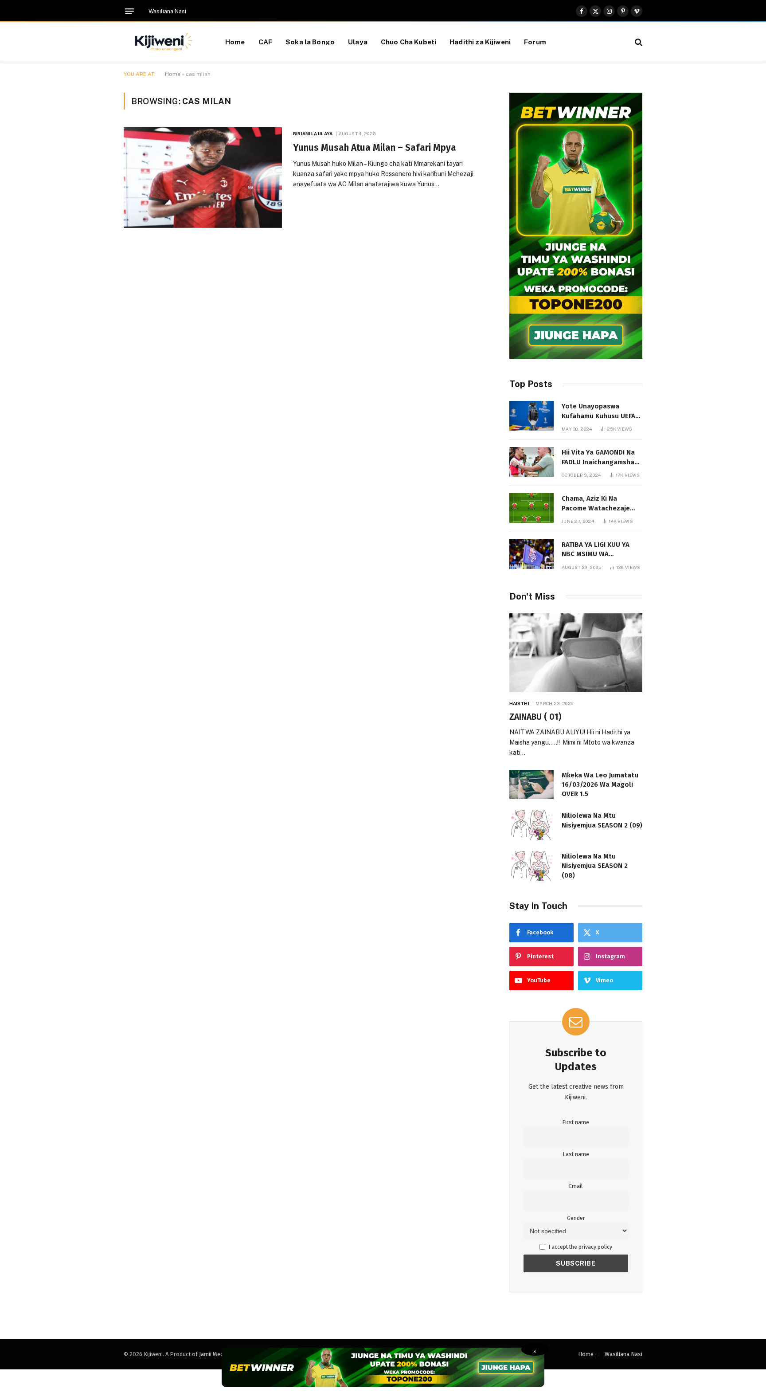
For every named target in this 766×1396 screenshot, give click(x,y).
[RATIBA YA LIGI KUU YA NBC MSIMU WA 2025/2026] (531, 554)
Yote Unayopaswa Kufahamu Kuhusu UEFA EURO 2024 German (598, 411)
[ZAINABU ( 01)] (575, 653)
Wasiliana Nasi (167, 11)
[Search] (637, 42)
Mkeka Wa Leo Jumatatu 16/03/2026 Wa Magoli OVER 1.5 (600, 784)
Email (575, 1186)
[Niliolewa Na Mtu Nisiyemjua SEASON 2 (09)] (531, 825)
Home (235, 42)
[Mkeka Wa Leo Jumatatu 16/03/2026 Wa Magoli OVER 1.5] (531, 785)
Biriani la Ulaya (312, 133)
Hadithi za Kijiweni (480, 42)
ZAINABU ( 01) (535, 717)
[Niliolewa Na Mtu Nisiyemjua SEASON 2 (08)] (531, 866)
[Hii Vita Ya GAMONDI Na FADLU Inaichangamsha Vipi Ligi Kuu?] (531, 462)
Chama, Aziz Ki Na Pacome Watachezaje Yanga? (596, 503)
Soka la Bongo (310, 42)
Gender (576, 1218)
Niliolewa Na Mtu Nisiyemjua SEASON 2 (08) (595, 865)
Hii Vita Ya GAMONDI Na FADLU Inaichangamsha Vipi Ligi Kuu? (598, 457)
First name (576, 1122)
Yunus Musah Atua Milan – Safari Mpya (374, 147)
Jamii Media (213, 1354)
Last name (576, 1154)
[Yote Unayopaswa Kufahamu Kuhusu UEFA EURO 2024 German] (531, 416)
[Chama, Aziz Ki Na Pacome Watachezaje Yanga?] (531, 508)
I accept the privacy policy (579, 1246)
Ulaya (357, 42)
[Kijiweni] (163, 42)
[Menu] (129, 11)
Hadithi (519, 703)
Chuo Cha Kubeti (408, 42)
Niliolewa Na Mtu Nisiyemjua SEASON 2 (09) (602, 820)
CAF (265, 42)
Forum (535, 42)
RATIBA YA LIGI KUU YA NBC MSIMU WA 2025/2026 (595, 550)
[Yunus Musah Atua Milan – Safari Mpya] (203, 177)
